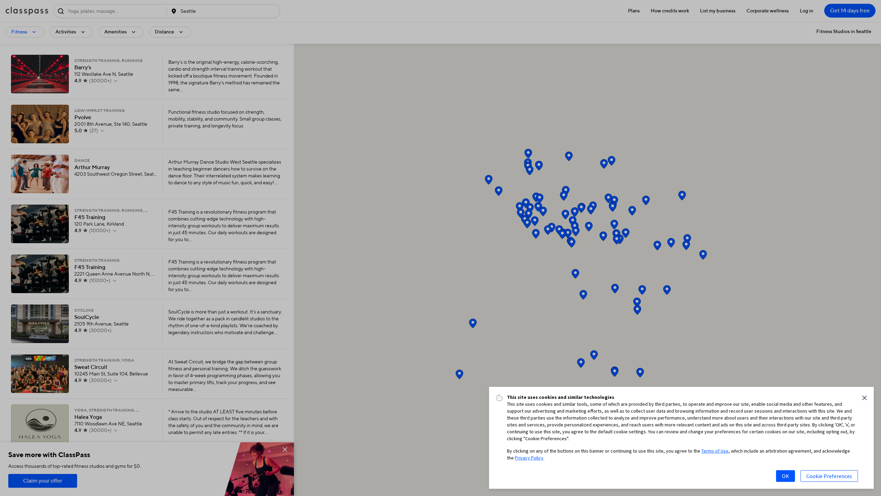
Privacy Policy (529, 458)
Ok (785, 476)
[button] (864, 397)
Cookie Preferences (829, 476)
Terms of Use (715, 451)
